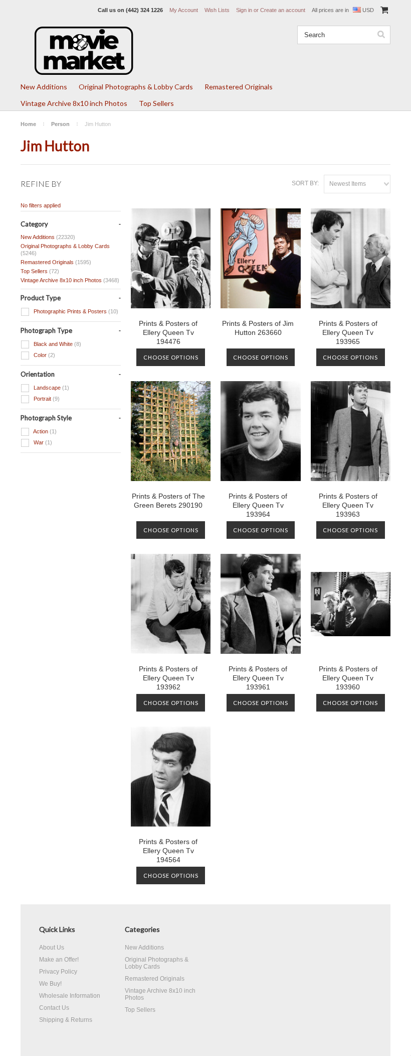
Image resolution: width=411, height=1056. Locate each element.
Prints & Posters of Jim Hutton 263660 (258, 327)
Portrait (46, 399)
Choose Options (170, 357)
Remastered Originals (238, 86)
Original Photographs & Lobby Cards (136, 86)
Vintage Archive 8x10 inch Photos (74, 103)
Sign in (244, 10)
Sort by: (305, 183)
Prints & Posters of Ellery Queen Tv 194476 (168, 332)
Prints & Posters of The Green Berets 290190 (168, 500)
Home (28, 124)
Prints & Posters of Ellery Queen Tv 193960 (348, 678)
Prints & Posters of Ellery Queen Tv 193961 (258, 678)
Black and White (56, 344)
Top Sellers (156, 103)
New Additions (44, 86)
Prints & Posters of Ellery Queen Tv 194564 (168, 851)
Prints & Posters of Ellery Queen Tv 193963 (348, 505)
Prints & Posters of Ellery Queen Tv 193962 (168, 678)
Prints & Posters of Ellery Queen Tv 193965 (348, 332)
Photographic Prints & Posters (75, 311)
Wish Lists (217, 10)
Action (44, 431)
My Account (183, 10)
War (42, 442)
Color (43, 355)
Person (60, 124)
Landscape (50, 388)
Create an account (282, 10)
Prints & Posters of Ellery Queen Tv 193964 (258, 505)
